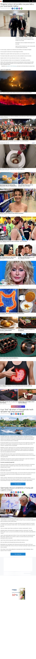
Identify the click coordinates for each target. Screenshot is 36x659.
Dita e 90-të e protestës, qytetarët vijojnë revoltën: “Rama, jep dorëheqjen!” (14, 140)
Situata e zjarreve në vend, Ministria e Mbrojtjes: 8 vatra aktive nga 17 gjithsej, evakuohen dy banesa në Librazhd (17, 117)
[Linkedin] (17, 9)
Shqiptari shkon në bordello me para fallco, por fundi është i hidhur (17, 5)
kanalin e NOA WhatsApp (12, 66)
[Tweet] (15, 9)
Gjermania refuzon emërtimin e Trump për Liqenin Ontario (16, 489)
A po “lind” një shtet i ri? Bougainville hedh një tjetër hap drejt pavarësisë (16, 410)
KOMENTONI (18, 483)
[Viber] (19, 9)
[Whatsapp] (21, 9)
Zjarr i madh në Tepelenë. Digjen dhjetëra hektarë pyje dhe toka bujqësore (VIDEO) (16, 92)
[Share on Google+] (16, 414)
